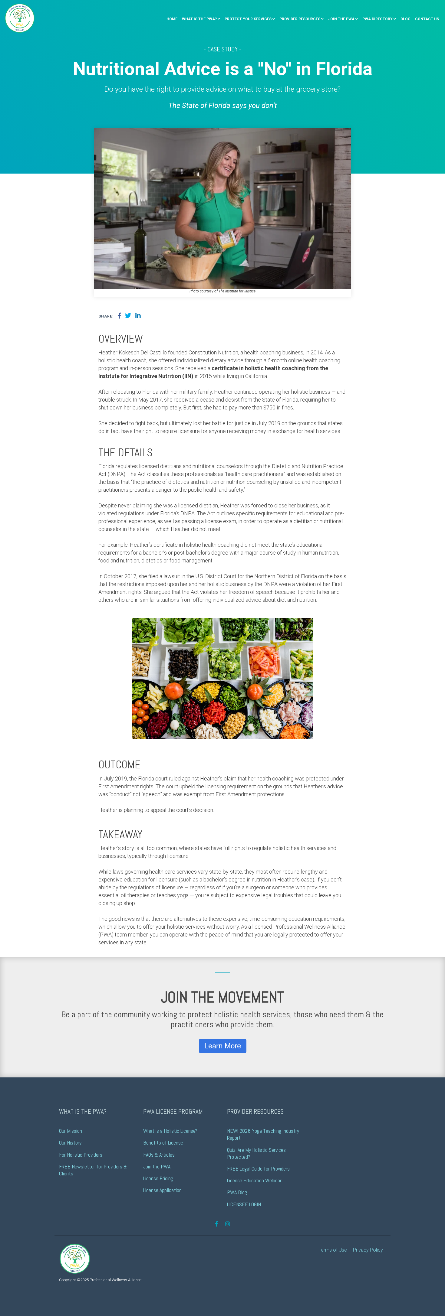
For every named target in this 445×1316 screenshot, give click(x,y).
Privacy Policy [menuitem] (368, 1250)
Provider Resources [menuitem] (299, 19)
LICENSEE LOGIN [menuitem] (244, 1204)
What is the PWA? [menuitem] (199, 19)
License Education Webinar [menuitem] (254, 1180)
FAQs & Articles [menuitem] (159, 1154)
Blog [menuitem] (405, 19)
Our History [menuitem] (70, 1142)
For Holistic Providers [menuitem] (80, 1154)
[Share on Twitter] (128, 316)
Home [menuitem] (171, 19)
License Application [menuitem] (162, 1190)
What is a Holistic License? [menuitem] (170, 1130)
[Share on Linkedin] (138, 316)
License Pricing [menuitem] (158, 1178)
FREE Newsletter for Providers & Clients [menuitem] (93, 1170)
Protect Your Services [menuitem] (248, 19)
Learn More (222, 1046)
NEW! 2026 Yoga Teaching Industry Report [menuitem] (263, 1134)
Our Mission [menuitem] (70, 1130)
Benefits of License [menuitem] (163, 1142)
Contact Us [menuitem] (427, 19)
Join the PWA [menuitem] (341, 19)
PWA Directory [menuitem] (377, 19)
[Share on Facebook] (119, 316)
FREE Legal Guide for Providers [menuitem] (258, 1168)
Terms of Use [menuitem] (332, 1250)
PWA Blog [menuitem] (237, 1192)
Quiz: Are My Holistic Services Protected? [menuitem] (257, 1153)
